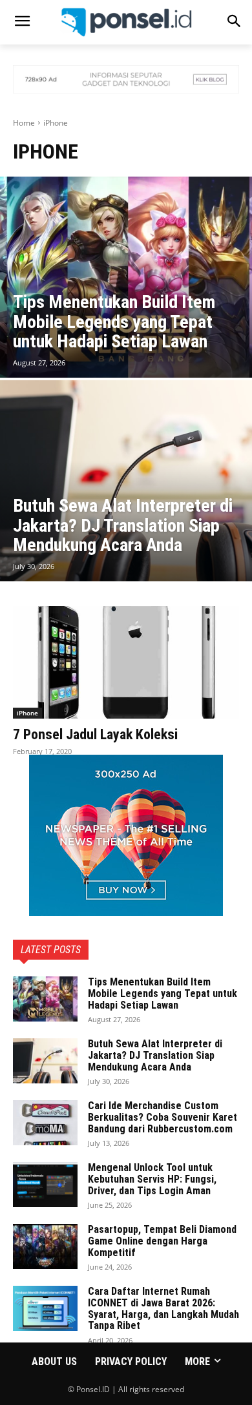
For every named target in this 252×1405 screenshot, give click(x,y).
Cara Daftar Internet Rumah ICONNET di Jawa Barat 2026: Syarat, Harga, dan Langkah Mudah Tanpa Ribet (163, 1308)
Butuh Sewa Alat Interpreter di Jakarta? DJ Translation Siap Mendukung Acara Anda (155, 1055)
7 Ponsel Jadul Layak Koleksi (95, 734)
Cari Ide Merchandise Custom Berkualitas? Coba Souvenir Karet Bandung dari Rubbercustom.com (162, 1117)
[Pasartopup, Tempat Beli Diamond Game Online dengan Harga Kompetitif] (45, 1246)
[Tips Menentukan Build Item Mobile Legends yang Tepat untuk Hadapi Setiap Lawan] (126, 277)
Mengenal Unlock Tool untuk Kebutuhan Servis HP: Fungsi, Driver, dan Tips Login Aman (152, 1178)
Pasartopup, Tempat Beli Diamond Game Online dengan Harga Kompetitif (162, 1240)
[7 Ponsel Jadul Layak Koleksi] (126, 662)
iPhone (27, 712)
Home (24, 122)
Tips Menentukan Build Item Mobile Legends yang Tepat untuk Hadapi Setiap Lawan (162, 993)
